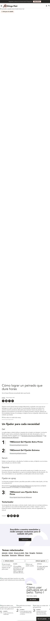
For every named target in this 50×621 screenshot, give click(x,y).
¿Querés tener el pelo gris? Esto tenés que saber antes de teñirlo (41, 613)
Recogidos (32, 553)
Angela (3, 397)
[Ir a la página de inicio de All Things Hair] (10, 6)
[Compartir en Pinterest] (9, 401)
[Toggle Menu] (1, 6)
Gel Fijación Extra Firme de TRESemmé (32, 436)
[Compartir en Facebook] (3, 401)
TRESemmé (21, 555)
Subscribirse (37, 1)
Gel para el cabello (8, 11)
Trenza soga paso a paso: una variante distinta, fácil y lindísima (26, 613)
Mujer (26, 553)
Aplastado (4, 553)
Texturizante (13, 555)
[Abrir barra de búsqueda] (49, 6)
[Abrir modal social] (46, 6)
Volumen (27, 555)
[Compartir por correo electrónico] (12, 401)
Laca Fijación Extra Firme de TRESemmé (20, 486)
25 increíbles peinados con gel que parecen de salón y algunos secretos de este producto (18, 570)
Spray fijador (5, 555)
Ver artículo (33, 599)
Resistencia (39, 553)
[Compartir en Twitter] (6, 401)
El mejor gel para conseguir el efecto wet (42, 567)
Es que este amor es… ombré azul (9, 613)
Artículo (11, 553)
